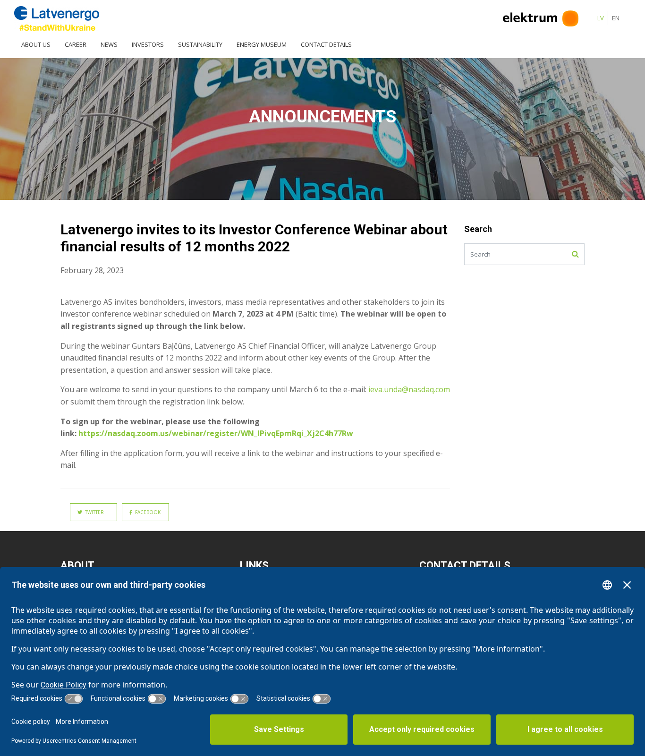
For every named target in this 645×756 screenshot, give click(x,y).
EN (616, 18)
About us (36, 44)
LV (600, 18)
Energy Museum (262, 44)
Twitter (93, 512)
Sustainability (200, 44)
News (109, 44)
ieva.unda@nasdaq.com (409, 389)
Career (75, 44)
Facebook (146, 512)
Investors (148, 44)
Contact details (326, 44)
